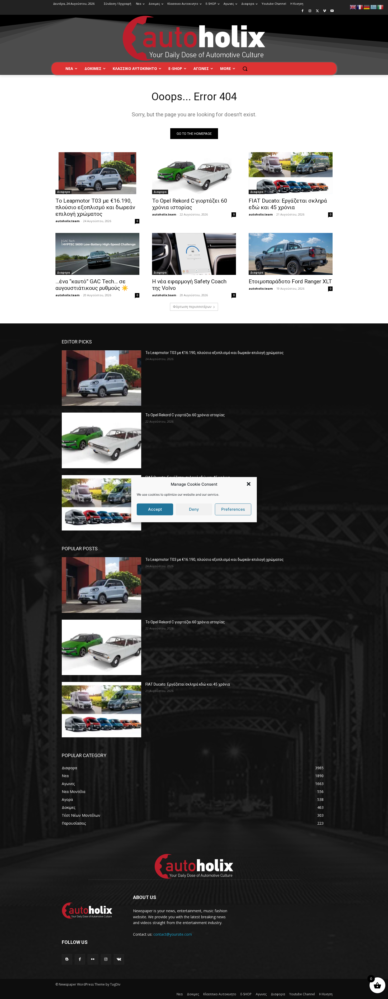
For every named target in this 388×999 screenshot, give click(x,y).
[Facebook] (303, 11)
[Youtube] (332, 11)
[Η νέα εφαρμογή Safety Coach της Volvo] (194, 254)
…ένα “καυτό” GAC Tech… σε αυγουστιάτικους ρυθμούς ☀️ (91, 284)
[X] (317, 11)
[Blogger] (67, 959)
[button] (248, 484)
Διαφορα (63, 192)
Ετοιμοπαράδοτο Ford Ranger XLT (290, 281)
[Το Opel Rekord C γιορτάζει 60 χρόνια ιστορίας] (194, 173)
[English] (353, 6)
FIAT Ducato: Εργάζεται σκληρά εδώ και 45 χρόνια (288, 204)
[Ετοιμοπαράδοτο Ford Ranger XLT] (291, 254)
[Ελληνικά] (373, 6)
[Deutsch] (366, 6)
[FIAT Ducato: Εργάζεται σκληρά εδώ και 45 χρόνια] (291, 173)
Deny (194, 509)
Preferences (233, 509)
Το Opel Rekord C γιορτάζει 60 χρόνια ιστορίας (189, 204)
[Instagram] (310, 11)
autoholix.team (67, 221)
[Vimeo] (324, 11)
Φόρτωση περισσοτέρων (192, 306)
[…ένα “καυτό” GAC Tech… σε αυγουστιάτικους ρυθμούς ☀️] (97, 254)
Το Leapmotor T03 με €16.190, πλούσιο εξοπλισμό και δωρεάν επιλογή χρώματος (95, 207)
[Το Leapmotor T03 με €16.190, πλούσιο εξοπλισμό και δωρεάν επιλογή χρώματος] (97, 173)
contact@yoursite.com (172, 934)
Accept (155, 509)
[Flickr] (93, 959)
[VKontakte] (119, 959)
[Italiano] (380, 6)
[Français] (360, 6)
